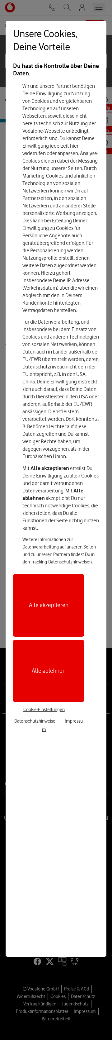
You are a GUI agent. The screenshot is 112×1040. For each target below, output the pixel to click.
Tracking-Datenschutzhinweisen (61, 562)
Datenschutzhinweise (34, 721)
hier (74, 146)
